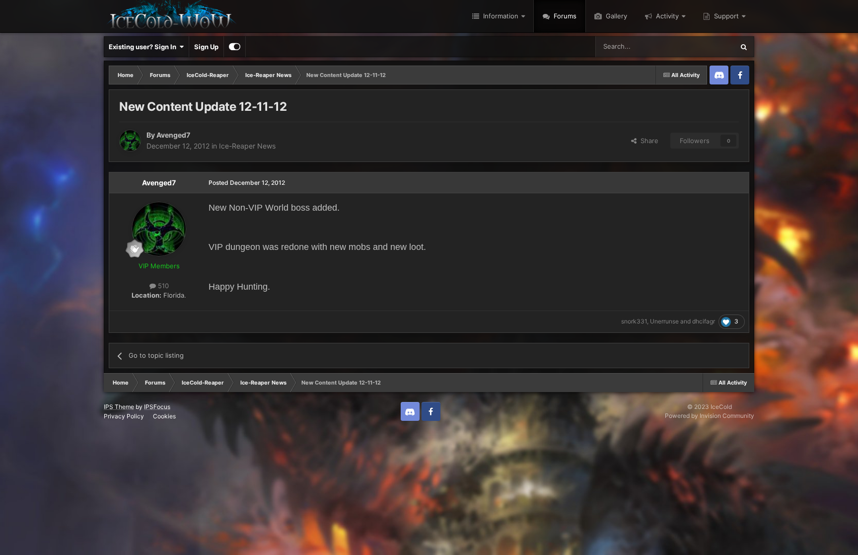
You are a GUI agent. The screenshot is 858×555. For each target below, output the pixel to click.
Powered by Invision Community (709, 415)
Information (499, 16)
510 (162, 286)
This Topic (705, 46)
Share (647, 141)
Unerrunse (664, 321)
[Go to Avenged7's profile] (130, 141)
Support (725, 16)
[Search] (743, 46)
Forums (564, 16)
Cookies (164, 416)
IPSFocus (157, 406)
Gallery (615, 16)
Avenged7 (173, 135)
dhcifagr (703, 321)
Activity (666, 16)
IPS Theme (119, 406)
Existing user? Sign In (144, 47)
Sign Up (206, 47)
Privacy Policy (124, 416)
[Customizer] (234, 46)
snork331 (634, 321)
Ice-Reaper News (247, 146)
